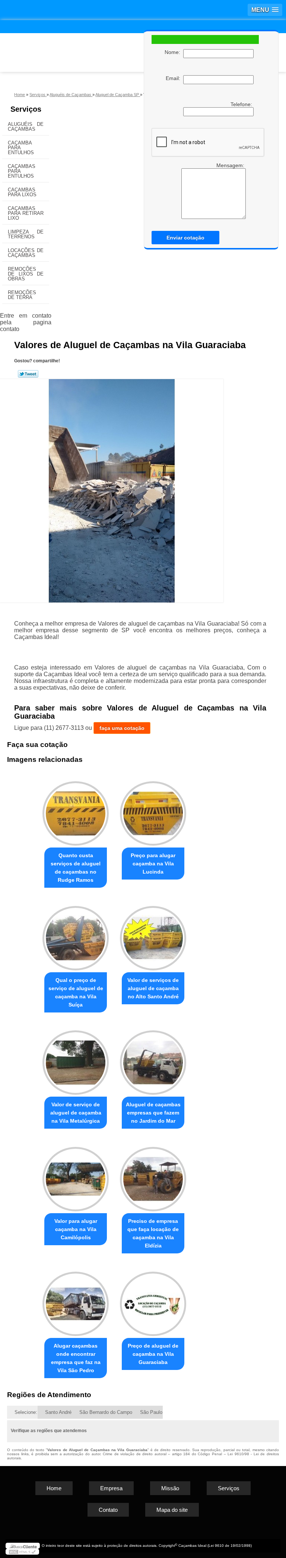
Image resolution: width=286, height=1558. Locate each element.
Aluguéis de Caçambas (26, 126)
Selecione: (26, 1412)
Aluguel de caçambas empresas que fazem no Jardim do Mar (153, 1112)
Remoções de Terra (22, 295)
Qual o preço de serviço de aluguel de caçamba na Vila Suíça (75, 992)
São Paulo (151, 1412)
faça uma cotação (121, 728)
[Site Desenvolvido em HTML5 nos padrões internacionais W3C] (22, 1552)
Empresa (111, 1488)
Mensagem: (231, 165)
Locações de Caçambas (26, 253)
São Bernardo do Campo (105, 1412)
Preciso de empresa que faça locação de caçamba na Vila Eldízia (153, 1233)
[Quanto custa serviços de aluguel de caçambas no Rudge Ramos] (75, 810)
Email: (174, 78)
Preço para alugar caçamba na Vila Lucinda (153, 863)
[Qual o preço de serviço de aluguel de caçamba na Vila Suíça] (75, 934)
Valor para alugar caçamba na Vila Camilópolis (75, 1229)
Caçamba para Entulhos (21, 147)
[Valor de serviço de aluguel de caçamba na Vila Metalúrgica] (75, 1059)
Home (54, 1488)
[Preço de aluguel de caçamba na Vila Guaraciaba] (153, 1300)
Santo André (58, 1412)
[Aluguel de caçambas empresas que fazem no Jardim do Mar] (153, 1059)
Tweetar (28, 374)
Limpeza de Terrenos (26, 234)
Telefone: (242, 104)
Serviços (25, 109)
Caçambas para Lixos (22, 192)
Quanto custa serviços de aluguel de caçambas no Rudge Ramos (76, 867)
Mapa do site (172, 1510)
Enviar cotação (185, 238)
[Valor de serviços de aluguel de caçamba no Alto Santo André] (153, 934)
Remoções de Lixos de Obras (26, 274)
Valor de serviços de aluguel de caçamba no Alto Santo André (153, 988)
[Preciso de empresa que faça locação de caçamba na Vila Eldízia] (153, 1175)
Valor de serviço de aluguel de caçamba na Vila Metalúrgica (75, 1112)
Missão (170, 1488)
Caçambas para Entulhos (21, 171)
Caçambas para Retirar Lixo (26, 213)
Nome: (174, 52)
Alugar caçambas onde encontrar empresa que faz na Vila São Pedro (76, 1358)
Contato (108, 1510)
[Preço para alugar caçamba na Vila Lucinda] (153, 810)
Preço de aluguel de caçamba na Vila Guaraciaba (153, 1354)
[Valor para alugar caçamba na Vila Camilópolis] (75, 1175)
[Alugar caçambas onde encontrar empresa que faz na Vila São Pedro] (75, 1300)
